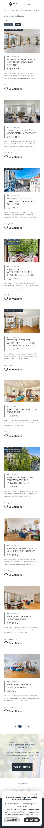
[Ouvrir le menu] (36, 4)
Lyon (25, 10)
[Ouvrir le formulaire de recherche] (29, 3)
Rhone (19, 10)
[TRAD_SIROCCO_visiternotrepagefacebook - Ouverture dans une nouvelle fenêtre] (16, 791)
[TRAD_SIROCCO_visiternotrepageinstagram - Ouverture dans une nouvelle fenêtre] (28, 791)
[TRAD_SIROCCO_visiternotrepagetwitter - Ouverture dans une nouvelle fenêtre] (22, 791)
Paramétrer (11, 820)
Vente (13, 10)
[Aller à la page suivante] (28, 726)
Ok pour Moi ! (32, 820)
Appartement (32, 10)
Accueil (7, 10)
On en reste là (31, 794)
